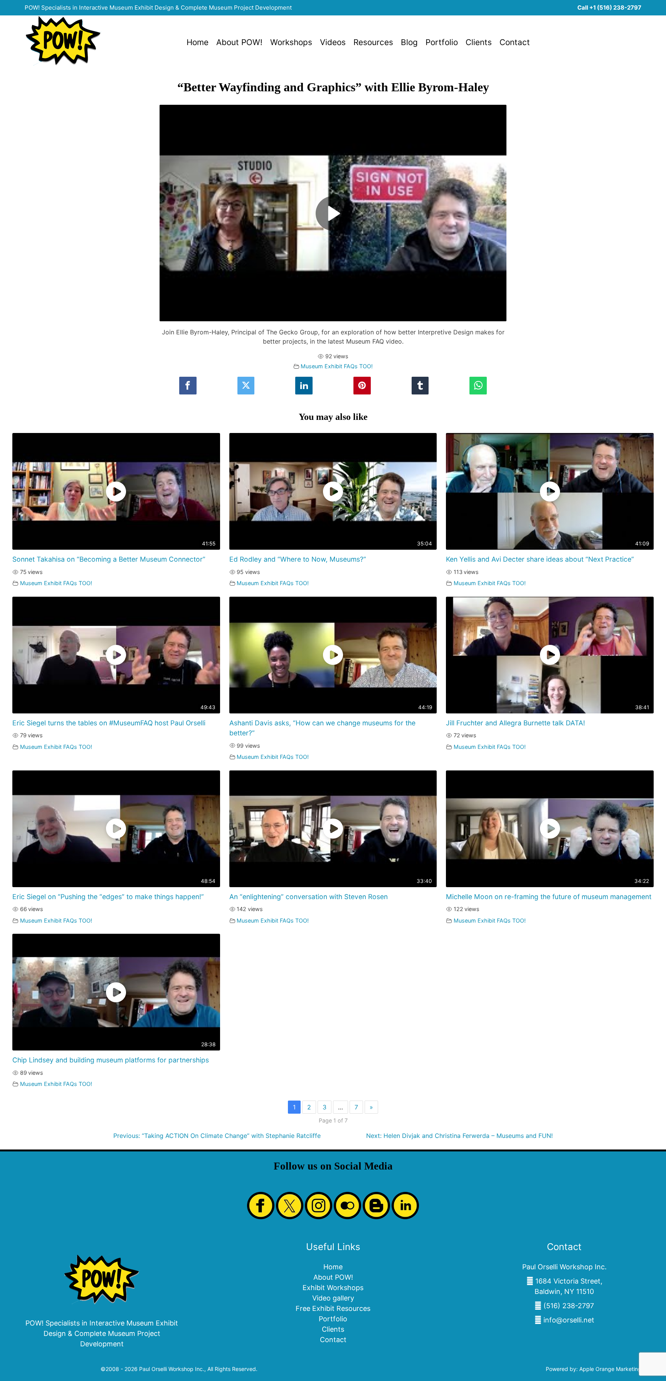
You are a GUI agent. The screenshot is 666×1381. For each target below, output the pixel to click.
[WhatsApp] (477, 386)
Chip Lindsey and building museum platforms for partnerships (110, 1060)
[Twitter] (245, 386)
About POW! (239, 42)
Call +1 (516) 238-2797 (609, 7)
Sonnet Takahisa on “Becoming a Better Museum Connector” (108, 559)
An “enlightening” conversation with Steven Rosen (308, 897)
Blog (409, 42)
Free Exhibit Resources (333, 1308)
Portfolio (442, 42)
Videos (333, 42)
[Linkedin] (303, 386)
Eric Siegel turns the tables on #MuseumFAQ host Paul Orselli (108, 723)
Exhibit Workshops (333, 1288)
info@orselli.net (568, 1320)
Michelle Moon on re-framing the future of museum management (548, 897)
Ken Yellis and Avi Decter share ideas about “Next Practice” (540, 559)
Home (198, 42)
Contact (515, 42)
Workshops (291, 42)
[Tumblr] (420, 386)
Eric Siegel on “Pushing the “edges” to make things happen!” (108, 897)
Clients (479, 42)
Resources (373, 42)
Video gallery (333, 1298)
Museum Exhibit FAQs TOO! (337, 366)
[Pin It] (361, 386)
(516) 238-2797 (568, 1306)
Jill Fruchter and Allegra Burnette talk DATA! (515, 723)
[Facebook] (187, 386)
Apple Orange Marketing (610, 1369)
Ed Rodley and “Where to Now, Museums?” (297, 559)
